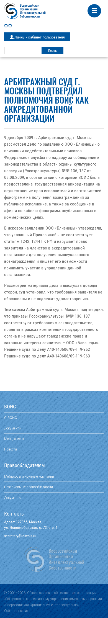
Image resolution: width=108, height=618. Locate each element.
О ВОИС (10, 418)
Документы (12, 428)
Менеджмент (14, 439)
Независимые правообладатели (28, 487)
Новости (10, 449)
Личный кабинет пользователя (39, 37)
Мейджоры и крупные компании (29, 476)
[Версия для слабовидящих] (54, 26)
